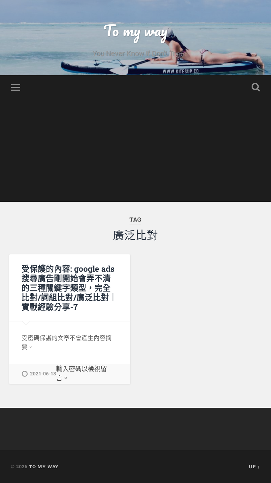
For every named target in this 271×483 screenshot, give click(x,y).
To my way (135, 30)
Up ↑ (254, 466)
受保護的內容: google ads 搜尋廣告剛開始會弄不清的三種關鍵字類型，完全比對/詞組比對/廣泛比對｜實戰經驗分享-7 (69, 287)
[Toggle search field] (256, 87)
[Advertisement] (135, 152)
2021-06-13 (43, 374)
